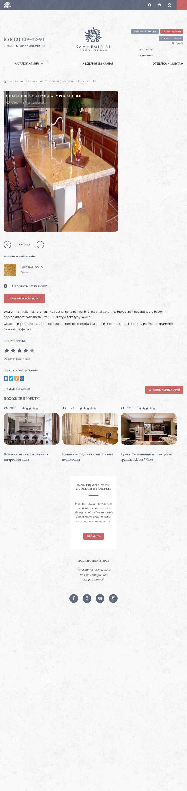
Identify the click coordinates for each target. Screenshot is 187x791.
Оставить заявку (172, 31)
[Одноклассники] (16, 378)
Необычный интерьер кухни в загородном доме (26, 457)
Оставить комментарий (164, 389)
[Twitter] (11, 378)
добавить (94, 536)
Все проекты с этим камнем (30, 285)
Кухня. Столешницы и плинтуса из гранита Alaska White (147, 457)
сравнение (146, 55)
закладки (146, 49)
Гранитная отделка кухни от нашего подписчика (88, 457)
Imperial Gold (100, 312)
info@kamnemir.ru (30, 46)
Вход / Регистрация (145, 31)
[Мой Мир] (22, 378)
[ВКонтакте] (6, 378)
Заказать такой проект (24, 298)
